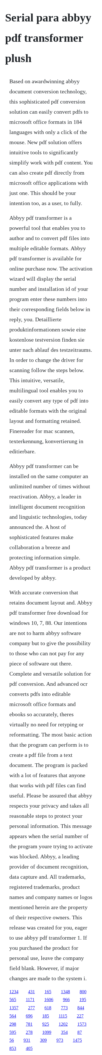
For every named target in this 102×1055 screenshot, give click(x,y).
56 (11, 1040)
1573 (81, 1024)
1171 (30, 999)
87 (79, 1032)
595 (12, 1032)
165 (47, 991)
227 (80, 1016)
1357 (13, 1007)
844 (80, 1007)
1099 (46, 1032)
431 (31, 991)
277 (31, 1007)
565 (12, 999)
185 (45, 1016)
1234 (13, 991)
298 (12, 1024)
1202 (63, 1024)
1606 (48, 999)
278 (29, 1032)
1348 (65, 991)
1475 (77, 1040)
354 (64, 1032)
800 (83, 991)
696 (29, 1016)
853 (12, 1048)
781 (29, 1024)
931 (27, 1040)
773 (64, 1007)
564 (12, 1016)
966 (66, 999)
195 (82, 999)
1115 (63, 1016)
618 (47, 1007)
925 (45, 1024)
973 (59, 1040)
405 (29, 1048)
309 (43, 1040)
